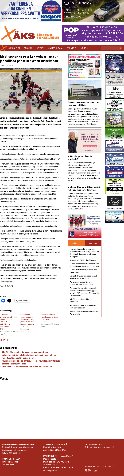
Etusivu (28, 48)
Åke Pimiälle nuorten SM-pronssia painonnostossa (25, 352)
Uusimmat (93, 243)
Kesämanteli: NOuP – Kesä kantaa (83, 260)
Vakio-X (84, 48)
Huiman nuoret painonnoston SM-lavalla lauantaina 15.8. (27, 367)
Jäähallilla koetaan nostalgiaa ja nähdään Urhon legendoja (49, 317)
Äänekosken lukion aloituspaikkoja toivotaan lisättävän (83, 104)
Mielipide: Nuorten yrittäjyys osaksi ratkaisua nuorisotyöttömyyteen (84, 188)
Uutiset (39, 48)
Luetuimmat (76, 243)
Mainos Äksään (55, 48)
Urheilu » (4, 340)
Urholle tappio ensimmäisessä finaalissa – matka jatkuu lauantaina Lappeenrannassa (27, 319)
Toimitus (71, 48)
